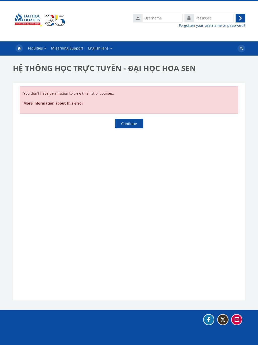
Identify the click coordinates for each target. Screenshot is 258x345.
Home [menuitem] (19, 48)
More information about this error (53, 103)
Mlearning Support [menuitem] (67, 48)
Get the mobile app (32, 338)
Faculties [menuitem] (35, 48)
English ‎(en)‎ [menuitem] (98, 48)
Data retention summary (36, 332)
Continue (129, 123)
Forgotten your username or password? (212, 25)
